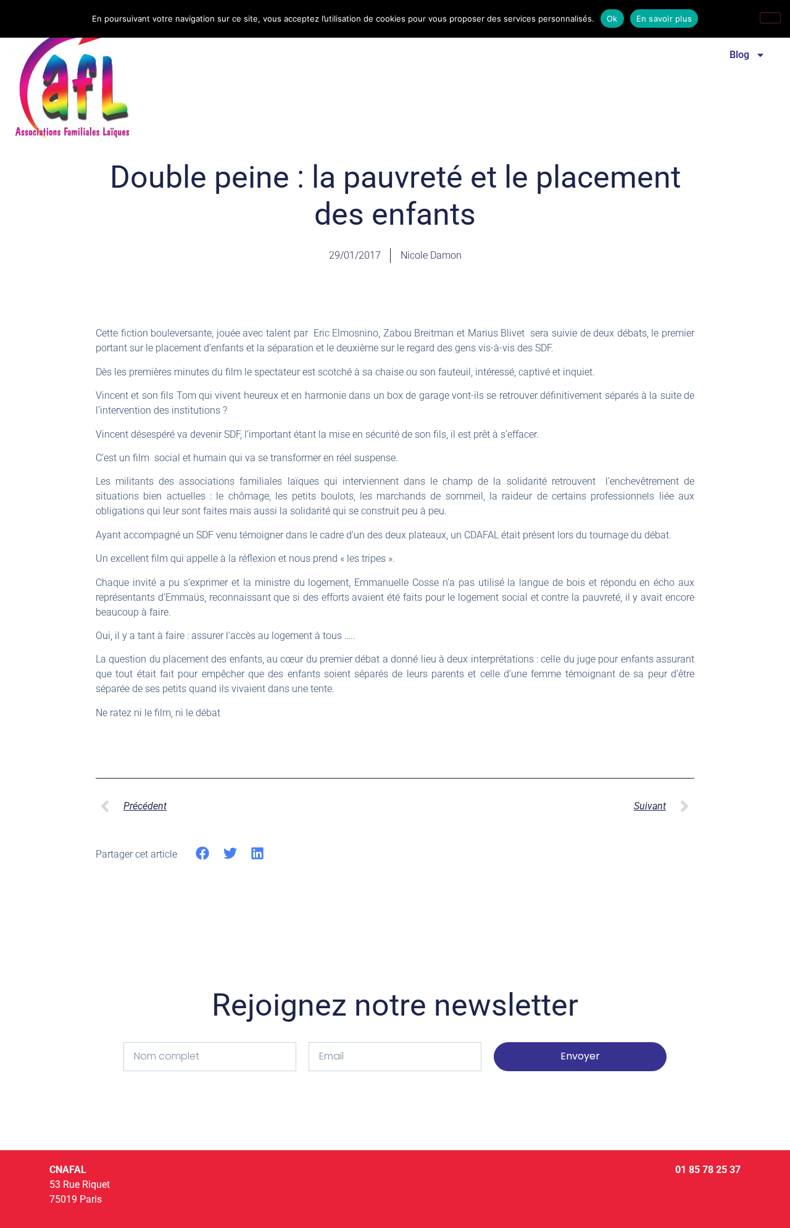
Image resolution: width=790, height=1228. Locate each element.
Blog (739, 55)
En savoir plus (664, 18)
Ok (612, 18)
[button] (203, 853)
